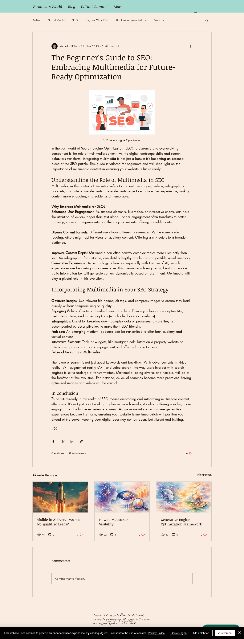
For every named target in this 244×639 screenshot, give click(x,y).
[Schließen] (239, 633)
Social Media (56, 20)
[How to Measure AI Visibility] (122, 497)
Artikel (36, 20)
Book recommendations (131, 20)
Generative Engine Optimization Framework (181, 521)
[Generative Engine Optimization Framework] (183, 497)
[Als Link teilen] (81, 441)
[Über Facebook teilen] (53, 441)
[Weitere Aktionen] (190, 46)
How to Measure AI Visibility (114, 521)
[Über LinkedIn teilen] (72, 441)
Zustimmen (225, 633)
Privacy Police (156, 633)
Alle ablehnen (201, 633)
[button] (207, 20)
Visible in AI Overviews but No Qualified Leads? (58, 521)
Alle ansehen (204, 474)
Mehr (157, 20)
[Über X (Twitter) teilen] (62, 441)
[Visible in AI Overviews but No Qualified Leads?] (60, 497)
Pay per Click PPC (97, 20)
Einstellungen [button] (178, 633)
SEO (75, 20)
